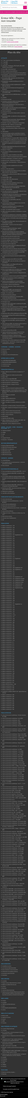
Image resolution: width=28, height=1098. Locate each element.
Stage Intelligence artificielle (8, 395)
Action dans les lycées (7, 499)
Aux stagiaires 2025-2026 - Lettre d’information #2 (13, 890)
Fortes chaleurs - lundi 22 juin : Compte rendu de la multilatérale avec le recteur (13, 342)
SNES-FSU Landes (6, 451)
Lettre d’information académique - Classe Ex (12, 896)
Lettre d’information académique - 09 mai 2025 (12, 862)
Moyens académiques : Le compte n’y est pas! (12, 158)
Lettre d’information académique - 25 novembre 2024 (14, 823)
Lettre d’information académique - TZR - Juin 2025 (13, 878)
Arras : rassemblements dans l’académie (11, 126)
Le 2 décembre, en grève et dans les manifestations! (13, 300)
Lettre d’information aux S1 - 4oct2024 (10, 807)
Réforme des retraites (7, 516)
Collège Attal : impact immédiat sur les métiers (12, 155)
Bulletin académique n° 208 (8, 637)
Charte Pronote (5, 226)
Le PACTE (4, 97)
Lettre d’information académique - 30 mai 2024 (12, 787)
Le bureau (4, 1030)
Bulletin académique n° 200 (8, 622)
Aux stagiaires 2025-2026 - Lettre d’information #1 (13, 889)
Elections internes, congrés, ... (9, 1072)
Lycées (3, 1062)
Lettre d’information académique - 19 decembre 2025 (14, 919)
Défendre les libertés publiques (9, 295)
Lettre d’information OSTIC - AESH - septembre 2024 (14, 798)
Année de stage (5, 366)
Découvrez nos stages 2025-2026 (9, 379)
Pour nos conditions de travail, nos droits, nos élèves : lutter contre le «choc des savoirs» (14, 171)
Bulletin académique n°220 (8, 660)
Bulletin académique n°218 (8, 657)
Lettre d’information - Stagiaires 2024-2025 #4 (12, 818)
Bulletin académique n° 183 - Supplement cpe (12, 584)
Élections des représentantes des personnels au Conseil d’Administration (13, 105)
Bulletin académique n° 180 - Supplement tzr (12, 569)
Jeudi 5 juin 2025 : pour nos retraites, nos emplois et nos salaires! (13, 261)
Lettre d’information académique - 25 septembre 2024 (14, 801)
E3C (3, 520)
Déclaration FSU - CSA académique (10, 242)
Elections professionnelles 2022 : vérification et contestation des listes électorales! (12, 485)
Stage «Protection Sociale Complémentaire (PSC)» (13, 388)
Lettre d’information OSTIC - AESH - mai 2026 (12, 937)
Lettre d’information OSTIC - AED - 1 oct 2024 (12, 810)
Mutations (4, 351)
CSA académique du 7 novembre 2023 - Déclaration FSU (14, 138)
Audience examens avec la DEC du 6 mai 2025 (12, 259)
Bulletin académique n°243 (8, 704)
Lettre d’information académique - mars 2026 (12, 931)
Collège (4, 432)
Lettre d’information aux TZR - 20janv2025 (11, 835)
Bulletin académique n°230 (8, 677)
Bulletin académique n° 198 (8, 618)
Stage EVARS (5, 416)
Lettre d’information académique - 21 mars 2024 (13, 778)
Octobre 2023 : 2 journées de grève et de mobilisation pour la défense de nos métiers (14, 108)
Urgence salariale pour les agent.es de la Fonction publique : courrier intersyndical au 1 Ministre (13, 332)
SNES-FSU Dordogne (7, 454)
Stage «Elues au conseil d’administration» (11, 380)
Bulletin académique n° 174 (8, 555)
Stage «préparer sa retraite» (8, 400)
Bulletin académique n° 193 (8, 607)
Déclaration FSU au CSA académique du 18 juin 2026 (13, 340)
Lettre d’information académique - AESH (11, 722)
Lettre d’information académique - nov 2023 (12, 749)
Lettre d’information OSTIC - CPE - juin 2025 (12, 880)
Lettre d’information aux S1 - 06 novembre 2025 (13, 910)
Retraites (4, 988)
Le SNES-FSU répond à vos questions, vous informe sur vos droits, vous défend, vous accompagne (14, 195)
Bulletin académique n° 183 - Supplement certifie (13, 580)
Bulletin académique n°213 (8, 646)
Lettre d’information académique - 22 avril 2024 (12, 857)
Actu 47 (4, 1019)
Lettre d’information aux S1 (8, 799)
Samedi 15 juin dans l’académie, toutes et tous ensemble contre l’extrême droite (12, 183)
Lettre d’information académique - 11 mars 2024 (13, 776)
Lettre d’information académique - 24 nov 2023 (12, 755)
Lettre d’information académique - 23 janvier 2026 (13, 924)
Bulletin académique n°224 (8, 668)
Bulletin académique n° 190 (8, 600)
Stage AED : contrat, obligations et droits (11, 423)
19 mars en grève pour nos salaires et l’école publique (14, 73)
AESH (3, 1021)
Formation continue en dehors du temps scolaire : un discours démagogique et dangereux (14, 102)
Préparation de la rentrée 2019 (9, 506)
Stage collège (5, 396)
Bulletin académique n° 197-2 (8, 615)
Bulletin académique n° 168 (8, 544)
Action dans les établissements (9, 504)
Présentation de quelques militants (10, 971)
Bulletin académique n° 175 (8, 557)
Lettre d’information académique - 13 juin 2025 (12, 873)
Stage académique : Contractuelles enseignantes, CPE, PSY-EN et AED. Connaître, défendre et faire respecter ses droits (14, 391)
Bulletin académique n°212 (8, 644)
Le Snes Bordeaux (6, 460)
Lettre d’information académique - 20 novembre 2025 (14, 913)
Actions (4, 986)
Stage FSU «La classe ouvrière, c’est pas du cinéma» (13, 405)
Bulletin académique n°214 (8, 648)
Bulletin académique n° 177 (8, 560)
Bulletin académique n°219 (8, 658)
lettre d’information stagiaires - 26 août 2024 (12, 794)
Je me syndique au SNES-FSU (8, 198)
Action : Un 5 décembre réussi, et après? (11, 209)
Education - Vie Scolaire (7, 439)
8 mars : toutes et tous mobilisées (9, 71)
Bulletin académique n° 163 (8, 533)
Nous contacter (5, 465)
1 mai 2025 (5, 62)
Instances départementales (8, 990)
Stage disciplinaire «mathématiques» (10, 382)
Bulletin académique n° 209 (8, 638)
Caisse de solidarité (6, 111)
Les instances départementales (9, 968)
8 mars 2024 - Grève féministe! (9, 69)
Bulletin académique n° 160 (8, 527)
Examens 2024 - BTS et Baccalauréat (10, 179)
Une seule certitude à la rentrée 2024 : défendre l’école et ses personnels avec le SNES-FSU (14, 192)
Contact (4, 1000)
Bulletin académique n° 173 (8, 553)
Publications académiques (8, 491)
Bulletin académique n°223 (8, 666)
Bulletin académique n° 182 (8, 573)
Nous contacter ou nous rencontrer (10, 969)
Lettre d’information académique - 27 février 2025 (13, 844)
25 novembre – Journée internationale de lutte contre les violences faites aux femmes (14, 75)
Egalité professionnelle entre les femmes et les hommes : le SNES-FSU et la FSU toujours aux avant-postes (13, 310)
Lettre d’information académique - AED (11, 720)
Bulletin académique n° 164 (8, 536)
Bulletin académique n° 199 (8, 620)
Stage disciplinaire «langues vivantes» (10, 384)
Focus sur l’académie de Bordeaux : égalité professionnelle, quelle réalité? (11, 229)
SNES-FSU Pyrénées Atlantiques (9, 447)
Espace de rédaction (15, 1083)
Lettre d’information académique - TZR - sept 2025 (13, 901)
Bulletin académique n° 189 (8, 598)
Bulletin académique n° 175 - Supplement (11, 558)
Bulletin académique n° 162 (8, 531)
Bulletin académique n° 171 (8, 549)
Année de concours (6, 364)
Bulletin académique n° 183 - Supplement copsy (12, 582)
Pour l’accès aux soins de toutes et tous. (11, 236)
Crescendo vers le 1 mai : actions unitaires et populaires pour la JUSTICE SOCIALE (12, 1039)
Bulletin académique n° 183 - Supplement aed (12, 577)
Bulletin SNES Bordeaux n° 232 (9, 684)
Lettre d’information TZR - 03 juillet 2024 (11, 792)
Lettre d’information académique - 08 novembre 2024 (14, 816)
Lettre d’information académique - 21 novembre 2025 (14, 917)
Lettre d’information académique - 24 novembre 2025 (14, 915)
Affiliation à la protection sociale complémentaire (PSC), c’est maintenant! (13, 278)
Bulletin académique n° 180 (8, 566)
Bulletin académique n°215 (8, 651)
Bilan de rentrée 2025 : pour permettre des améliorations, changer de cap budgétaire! (11, 290)
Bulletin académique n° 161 (8, 529)
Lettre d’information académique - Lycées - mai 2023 (14, 729)
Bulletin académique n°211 (8, 642)
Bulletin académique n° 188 (8, 597)
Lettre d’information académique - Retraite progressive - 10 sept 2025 (12, 898)
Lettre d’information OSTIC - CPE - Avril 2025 (12, 855)
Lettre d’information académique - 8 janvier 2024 (13, 762)
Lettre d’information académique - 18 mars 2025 (13, 848)
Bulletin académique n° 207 (8, 635)
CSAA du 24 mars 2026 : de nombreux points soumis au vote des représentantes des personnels (14, 324)
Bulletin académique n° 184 (8, 589)
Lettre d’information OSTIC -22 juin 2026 (11, 950)
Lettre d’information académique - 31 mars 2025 (13, 850)
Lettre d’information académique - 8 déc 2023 (12, 756)
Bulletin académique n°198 (8, 649)
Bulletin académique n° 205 (8, 631)
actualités (4, 1002)
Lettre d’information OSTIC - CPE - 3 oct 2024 (12, 803)
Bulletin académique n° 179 (8, 564)
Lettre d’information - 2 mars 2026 (10, 928)
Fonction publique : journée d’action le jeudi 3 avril (13, 240)
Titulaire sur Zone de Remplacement (10, 354)
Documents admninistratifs (8, 973)
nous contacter (18, 46)
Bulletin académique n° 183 (8, 575)
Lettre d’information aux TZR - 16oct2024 (11, 812)
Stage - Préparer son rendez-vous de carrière (12, 375)
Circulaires (4, 1059)
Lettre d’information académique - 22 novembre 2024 (14, 821)
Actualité (4, 1057)
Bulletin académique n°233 (8, 678)
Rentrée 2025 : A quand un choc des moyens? (12, 224)
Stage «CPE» (5, 386)
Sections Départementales (8, 445)
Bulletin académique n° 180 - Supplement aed (12, 567)
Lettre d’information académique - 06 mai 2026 (12, 935)
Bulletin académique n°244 (8, 705)
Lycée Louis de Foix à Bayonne (9, 244)
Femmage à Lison (6, 302)
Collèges (4, 1064)
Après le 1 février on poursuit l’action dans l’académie (14, 156)
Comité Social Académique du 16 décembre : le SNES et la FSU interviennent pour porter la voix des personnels (14, 215)
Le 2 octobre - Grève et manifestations (10, 284)
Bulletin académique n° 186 (8, 593)
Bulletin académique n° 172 (8, 551)
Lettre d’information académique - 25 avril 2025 (12, 859)
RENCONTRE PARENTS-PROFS (9, 362)
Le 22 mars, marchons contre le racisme (11, 238)
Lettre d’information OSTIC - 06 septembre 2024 (13, 796)
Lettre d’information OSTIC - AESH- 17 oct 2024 (13, 814)
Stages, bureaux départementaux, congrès (11, 983)
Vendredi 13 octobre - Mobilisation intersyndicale (13, 123)
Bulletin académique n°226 (8, 669)
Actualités (4, 981)
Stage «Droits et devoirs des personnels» (11, 411)
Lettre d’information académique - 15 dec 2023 (12, 758)
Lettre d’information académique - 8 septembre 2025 (14, 892)
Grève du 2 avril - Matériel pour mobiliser (11, 160)
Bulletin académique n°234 (8, 680)
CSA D (3, 1006)
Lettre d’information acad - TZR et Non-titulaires (13, 939)
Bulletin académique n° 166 (8, 540)
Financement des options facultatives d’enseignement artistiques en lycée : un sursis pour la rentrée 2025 (14, 251)
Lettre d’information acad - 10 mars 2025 (11, 846)
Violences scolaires (6, 430)
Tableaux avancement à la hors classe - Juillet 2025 (13, 883)
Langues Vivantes (6, 438)
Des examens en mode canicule (9, 267)
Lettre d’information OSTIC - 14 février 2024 (12, 773)
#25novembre (5, 131)
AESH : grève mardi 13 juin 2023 (9, 1045)
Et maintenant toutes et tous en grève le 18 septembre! (14, 276)
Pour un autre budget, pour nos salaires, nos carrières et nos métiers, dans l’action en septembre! (14, 270)
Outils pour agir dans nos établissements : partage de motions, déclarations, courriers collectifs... (14, 1054)
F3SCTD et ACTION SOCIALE (8, 1004)
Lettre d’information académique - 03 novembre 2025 (14, 908)
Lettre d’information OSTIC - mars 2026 (11, 933)
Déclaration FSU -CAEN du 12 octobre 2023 (12, 124)
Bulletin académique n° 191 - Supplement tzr (12, 604)
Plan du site (2, 1096)
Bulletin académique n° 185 (8, 591)
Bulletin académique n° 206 (8, 633)
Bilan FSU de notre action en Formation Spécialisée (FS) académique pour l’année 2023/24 (13, 186)
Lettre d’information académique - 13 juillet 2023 (13, 737)
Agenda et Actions (6, 1017)
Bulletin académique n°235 (8, 686)
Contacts (4, 1023)
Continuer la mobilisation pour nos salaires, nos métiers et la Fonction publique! (13, 207)
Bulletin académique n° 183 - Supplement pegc (12, 587)
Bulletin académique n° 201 (8, 624)
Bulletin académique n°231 (8, 682)
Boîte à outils (5, 1015)
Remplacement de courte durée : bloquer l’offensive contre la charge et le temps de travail (13, 120)
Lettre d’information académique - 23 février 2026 (13, 926)
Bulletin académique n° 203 (8, 628)
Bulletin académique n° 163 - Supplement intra (12, 535)
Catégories (4, 353)
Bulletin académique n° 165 (8, 538)
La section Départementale (8, 1029)
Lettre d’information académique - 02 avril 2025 (12, 851)
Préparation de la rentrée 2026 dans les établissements (14, 318)
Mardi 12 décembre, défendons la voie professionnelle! (14, 140)
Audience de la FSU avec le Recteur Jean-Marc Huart (13, 249)
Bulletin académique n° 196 (8, 613)
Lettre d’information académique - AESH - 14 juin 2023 (14, 736)
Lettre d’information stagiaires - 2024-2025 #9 (12, 867)
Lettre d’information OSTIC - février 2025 (11, 839)
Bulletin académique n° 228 (8, 673)
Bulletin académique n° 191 (8, 602)
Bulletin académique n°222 (8, 664)
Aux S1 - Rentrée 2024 (7, 189)
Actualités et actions (6, 966)
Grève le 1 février (6, 150)
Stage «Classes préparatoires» (9, 398)
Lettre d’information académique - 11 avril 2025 (13, 853)
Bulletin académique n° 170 (8, 547)
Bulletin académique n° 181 (8, 571)
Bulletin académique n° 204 (8, 629)
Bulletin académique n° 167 (8, 542)
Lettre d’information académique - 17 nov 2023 (12, 751)
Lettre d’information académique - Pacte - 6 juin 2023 (14, 734)
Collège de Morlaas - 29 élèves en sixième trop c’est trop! (13, 513)
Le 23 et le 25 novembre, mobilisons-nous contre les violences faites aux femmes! (13, 203)
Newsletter (4, 975)
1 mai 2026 (5, 64)
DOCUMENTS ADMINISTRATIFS (9, 1008)
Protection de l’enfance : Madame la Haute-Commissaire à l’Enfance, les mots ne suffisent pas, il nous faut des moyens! (13, 337)
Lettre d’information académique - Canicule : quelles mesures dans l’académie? (14, 947)
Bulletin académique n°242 (8, 702)
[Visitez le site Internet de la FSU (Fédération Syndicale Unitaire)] (14, 1082)
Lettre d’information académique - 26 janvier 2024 (13, 769)
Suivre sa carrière (6, 349)
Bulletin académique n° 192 (8, 606)
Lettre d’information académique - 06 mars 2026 (13, 929)
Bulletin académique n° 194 (8, 609)
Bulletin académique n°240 (8, 698)
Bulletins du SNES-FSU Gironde (9, 984)
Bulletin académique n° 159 (8, 525)
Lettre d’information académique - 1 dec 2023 (12, 753)
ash (3, 436)
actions (4, 1010)
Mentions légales (4, 1094)
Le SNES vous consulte (7, 181)
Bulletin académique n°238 (8, 695)
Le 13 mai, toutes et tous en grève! (10, 254)
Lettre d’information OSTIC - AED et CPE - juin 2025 (13, 871)
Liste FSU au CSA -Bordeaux (8, 493)
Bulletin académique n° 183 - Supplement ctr (12, 586)
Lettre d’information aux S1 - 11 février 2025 (12, 840)
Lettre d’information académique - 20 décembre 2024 (14, 833)
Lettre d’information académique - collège (11, 724)
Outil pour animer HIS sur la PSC (9, 330)
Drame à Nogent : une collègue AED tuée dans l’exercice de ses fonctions (12, 265)
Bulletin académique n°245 (8, 707)
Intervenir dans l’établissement (9, 518)
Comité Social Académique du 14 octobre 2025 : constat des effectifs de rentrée (12, 297)
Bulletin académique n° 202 (8, 626)
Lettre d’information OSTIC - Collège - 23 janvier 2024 (14, 765)
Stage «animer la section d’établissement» (11, 412)
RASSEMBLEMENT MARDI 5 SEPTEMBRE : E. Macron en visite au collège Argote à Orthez (14, 1051)
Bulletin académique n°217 (8, 655)
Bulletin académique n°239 (8, 696)
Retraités (4, 1074)
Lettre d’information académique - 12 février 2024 (13, 771)
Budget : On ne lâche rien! (8, 293)
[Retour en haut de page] (25, 1095)
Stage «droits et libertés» (8, 414)
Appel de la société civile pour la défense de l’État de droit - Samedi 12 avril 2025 (13, 246)
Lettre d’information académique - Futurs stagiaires (13, 861)
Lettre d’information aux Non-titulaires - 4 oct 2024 (13, 805)
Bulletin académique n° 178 (8, 562)
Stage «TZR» (5, 377)
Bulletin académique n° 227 (8, 671)
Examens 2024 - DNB (6, 177)
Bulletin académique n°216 (8, 653)
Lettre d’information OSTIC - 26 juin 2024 (11, 790)
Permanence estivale (6, 99)
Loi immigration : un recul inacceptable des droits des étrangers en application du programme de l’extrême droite (14, 143)
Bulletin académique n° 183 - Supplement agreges (13, 578)
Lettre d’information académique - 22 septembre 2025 (14, 903)
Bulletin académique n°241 (8, 700)
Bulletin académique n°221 (8, 662)
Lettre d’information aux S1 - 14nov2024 (11, 819)
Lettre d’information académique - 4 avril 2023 (12, 718)
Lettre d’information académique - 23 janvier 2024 (13, 767)
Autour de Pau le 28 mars (7, 511)
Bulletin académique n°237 (8, 689)
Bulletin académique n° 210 (8, 640)
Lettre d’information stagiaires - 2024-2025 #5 (12, 831)
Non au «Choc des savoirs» (8, 169)
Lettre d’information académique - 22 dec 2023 (12, 760)
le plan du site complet (12, 42)
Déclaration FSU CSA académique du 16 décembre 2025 (14, 307)
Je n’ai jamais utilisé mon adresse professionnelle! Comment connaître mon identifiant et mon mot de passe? (13, 478)
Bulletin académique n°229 (8, 675)
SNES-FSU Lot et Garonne (8, 449)
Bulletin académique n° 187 (8, 595)
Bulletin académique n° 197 (8, 617)
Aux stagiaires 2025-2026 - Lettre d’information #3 (13, 894)
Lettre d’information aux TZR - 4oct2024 (11, 809)
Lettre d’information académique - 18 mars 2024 (13, 775)
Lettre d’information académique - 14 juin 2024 (12, 788)
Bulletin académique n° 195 (8, 611)
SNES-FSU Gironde (6, 453)
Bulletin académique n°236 (8, 688)
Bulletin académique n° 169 (8, 546)
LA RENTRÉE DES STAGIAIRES (9, 360)
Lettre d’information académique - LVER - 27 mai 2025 (14, 869)
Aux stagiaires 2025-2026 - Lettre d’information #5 (13, 912)
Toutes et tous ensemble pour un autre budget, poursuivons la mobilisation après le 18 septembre (13, 282)
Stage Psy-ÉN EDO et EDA (8, 418)
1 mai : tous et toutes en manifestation (11, 60)
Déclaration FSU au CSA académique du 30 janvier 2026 (14, 313)
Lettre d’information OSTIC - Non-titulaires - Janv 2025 (14, 837)
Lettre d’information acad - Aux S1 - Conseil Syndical (14, 842)
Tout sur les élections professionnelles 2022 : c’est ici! (14, 471)
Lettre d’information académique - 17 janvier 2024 (13, 764)
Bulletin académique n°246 (8, 709)
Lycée (3, 434)
